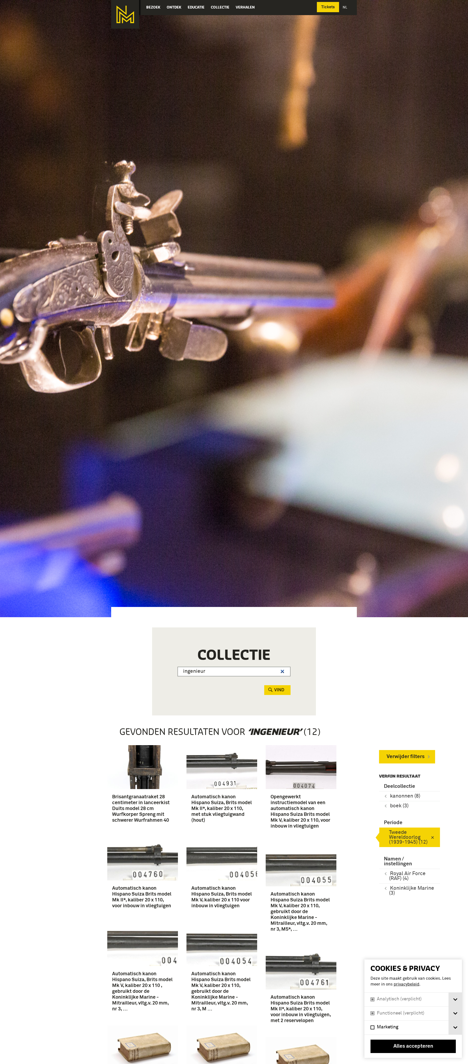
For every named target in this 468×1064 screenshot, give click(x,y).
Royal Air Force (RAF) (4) (407, 876)
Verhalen (245, 7)
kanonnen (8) (405, 796)
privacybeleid (406, 984)
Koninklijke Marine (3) (411, 891)
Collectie (220, 7)
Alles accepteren (413, 1046)
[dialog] (413, 1008)
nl (345, 7)
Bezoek (153, 7)
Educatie (196, 7)
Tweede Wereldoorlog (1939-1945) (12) (408, 837)
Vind (279, 690)
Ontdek (174, 7)
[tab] (455, 999)
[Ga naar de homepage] (125, 14)
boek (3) (399, 806)
